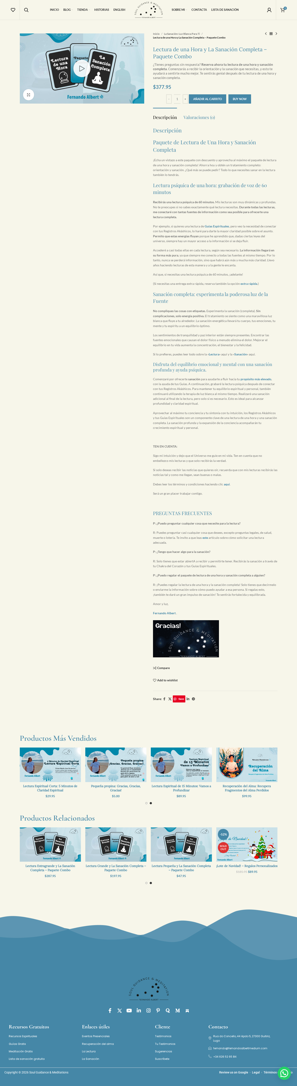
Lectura (214, 354)
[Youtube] (129, 1010)
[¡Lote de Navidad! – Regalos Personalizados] (246, 844)
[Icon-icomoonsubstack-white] (187, 1010)
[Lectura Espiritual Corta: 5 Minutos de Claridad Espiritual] (50, 765)
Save (181, 698)
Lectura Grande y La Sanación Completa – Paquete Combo (116, 868)
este (205, 537)
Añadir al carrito (207, 99)
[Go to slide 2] (151, 803)
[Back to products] (271, 34)
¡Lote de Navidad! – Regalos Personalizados (246, 866)
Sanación (240, 354)
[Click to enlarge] (28, 94)
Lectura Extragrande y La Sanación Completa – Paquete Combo (50, 868)
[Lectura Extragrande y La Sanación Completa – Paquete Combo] (50, 844)
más (257, 379)
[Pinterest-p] (158, 1010)
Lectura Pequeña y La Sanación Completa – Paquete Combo (181, 868)
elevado (265, 379)
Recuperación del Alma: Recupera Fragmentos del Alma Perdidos (247, 788)
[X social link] (170, 699)
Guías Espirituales (217, 226)
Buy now (240, 99)
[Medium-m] (177, 1010)
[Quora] (168, 1010)
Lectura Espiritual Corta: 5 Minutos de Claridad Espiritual (50, 788)
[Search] (26, 9)
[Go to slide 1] (146, 803)
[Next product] (276, 34)
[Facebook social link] (164, 699)
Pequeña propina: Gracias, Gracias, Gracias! (116, 788)
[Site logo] (148, 9)
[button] (284, 1073)
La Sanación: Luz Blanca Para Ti (182, 33)
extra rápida (249, 283)
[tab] (165, 115)
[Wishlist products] (13, 9)
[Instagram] (148, 1010)
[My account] (269, 9)
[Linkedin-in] (139, 1010)
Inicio (156, 33)
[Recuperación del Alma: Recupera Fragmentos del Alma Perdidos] (246, 765)
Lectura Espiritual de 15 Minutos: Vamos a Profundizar (181, 788)
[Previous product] (265, 34)
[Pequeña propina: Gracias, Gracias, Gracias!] (115, 765)
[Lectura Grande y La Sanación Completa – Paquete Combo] (115, 844)
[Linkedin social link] (188, 699)
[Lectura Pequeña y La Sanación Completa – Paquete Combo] (181, 844)
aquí (227, 484)
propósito (248, 379)
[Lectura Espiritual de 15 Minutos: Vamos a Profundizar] (181, 765)
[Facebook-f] (110, 1010)
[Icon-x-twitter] (119, 1010)
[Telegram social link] (193, 699)
